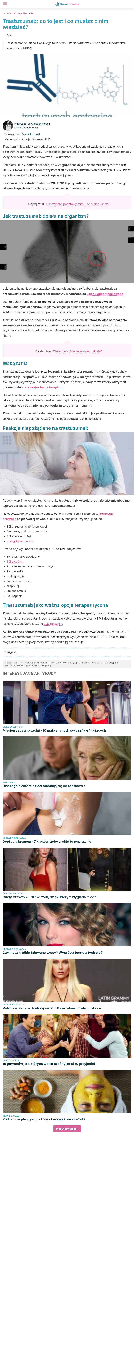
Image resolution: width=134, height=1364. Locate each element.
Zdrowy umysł (11, 1060)
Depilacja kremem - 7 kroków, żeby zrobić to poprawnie (47, 841)
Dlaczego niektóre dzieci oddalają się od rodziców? (44, 786)
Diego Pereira (30, 127)
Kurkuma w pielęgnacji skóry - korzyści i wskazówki (44, 1119)
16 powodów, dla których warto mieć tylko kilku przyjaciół (49, 1064)
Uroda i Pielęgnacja (14, 838)
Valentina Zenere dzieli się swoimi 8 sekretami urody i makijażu (52, 1008)
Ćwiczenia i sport (13, 727)
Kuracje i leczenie (23, 13)
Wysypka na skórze (20, 541)
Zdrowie (7, 13)
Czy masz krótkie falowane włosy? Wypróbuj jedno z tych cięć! (53, 953)
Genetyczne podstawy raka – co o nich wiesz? (77, 204)
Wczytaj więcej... (67, 1128)
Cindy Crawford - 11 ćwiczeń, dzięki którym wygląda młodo (50, 897)
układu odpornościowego (105, 293)
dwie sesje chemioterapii (40, 387)
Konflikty (9, 782)
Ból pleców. (14, 561)
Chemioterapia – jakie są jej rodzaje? (77, 351)
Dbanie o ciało (11, 1116)
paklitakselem (53, 623)
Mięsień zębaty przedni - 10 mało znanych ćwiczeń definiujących (54, 730)
